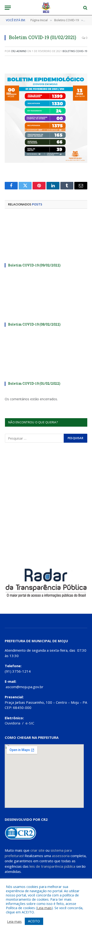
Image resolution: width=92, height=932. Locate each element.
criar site (37, 850)
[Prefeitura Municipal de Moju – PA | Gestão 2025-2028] (46, 7)
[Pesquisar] (84, 7)
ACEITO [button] (34, 921)
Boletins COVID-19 (75, 51)
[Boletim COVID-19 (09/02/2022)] (46, 237)
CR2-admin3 (18, 51)
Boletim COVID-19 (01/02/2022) (34, 383)
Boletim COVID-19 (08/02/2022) (34, 324)
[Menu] (8, 7)
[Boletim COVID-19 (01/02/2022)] (46, 355)
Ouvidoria (12, 723)
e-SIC (29, 723)
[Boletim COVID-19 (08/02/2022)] (46, 296)
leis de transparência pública (52, 866)
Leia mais (44, 907)
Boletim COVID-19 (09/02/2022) (34, 265)
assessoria (61, 855)
